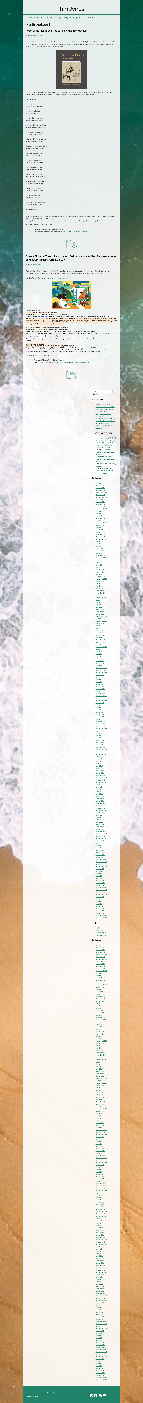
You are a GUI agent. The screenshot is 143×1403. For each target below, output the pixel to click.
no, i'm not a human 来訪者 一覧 (106, 438)
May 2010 (99, 848)
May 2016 (99, 682)
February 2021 (100, 572)
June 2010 (99, 845)
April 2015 (99, 712)
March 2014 (100, 740)
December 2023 (101, 518)
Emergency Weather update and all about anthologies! (105, 452)
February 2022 (100, 551)
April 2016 (99, 684)
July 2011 (99, 815)
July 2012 (99, 787)
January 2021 (100, 574)
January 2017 (100, 665)
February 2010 (100, 855)
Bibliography (77, 17)
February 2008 (100, 911)
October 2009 (100, 864)
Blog (65, 17)
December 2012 (101, 775)
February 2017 (100, 663)
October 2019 (100, 595)
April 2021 (99, 567)
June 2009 (99, 873)
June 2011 (99, 817)
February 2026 (100, 488)
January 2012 (100, 801)
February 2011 (100, 827)
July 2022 (99, 541)
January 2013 (100, 773)
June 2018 (99, 628)
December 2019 (101, 593)
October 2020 (100, 576)
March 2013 (100, 768)
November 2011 (101, 806)
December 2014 (101, 721)
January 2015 (100, 719)
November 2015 (101, 696)
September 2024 (101, 509)
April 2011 (99, 822)
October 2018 (100, 619)
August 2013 (100, 756)
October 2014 (100, 726)
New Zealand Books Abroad (79, 232)
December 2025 (101, 490)
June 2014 (99, 735)
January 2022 (100, 553)
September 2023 (101, 523)
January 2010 (100, 857)
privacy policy (34, 1396)
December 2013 (101, 747)
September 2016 (101, 672)
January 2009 (100, 885)
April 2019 (99, 607)
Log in (98, 928)
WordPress (57, 1392)
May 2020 (99, 586)
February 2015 (100, 717)
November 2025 (101, 492)
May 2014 (99, 738)
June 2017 (99, 654)
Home (32, 17)
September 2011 (101, 810)
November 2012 (101, 777)
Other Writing (53, 17)
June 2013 (99, 761)
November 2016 (101, 668)
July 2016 (99, 677)
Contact (90, 17)
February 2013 (100, 770)
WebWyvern (46, 1392)
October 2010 (100, 836)
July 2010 (99, 843)
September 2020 (101, 579)
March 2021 (100, 569)
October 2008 (100, 892)
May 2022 (99, 546)
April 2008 (99, 906)
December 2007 (101, 915)
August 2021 (100, 562)
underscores (67, 1392)
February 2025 (100, 502)
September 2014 (101, 728)
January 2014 (100, 745)
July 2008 (99, 899)
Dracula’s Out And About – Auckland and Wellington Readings (104, 425)
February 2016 (100, 689)
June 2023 (99, 527)
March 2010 (100, 852)
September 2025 (101, 497)
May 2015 (99, 710)
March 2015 (100, 714)
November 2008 (101, 890)
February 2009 (100, 883)
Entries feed (100, 930)
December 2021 (101, 555)
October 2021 (100, 560)
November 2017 (101, 642)
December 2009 (101, 859)
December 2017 (101, 640)
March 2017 (100, 661)
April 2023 (99, 530)
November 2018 (101, 616)
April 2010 (99, 850)
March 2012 (100, 796)
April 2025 (99, 499)
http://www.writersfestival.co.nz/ (58, 278)
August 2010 (100, 841)
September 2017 (101, 647)
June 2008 (99, 901)
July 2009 (99, 871)
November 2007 (101, 918)
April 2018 (99, 630)
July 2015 (99, 705)
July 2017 (99, 651)
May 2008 (99, 904)
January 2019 (100, 614)
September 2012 (101, 782)
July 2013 (99, 759)
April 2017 (99, 658)
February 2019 (100, 612)
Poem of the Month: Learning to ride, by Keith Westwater (56, 30)
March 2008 (100, 908)
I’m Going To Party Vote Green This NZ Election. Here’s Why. (105, 470)
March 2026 (100, 485)
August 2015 (100, 703)
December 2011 (101, 803)
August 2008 (100, 897)
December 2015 (101, 693)
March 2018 (100, 633)
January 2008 (100, 913)
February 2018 (100, 635)
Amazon (60, 229)
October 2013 (100, 752)
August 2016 (100, 675)
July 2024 (99, 511)
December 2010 (101, 831)
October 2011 (100, 808)
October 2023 (100, 520)
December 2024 (101, 504)
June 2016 (99, 679)
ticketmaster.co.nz (43, 316)
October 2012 (100, 780)
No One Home (76, 42)
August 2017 (100, 649)
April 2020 (99, 588)
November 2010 (101, 834)
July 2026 (99, 483)
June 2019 (99, 605)
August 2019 (100, 600)
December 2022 (101, 534)
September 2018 (101, 621)
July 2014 (99, 733)
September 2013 (101, 754)
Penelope (99, 457)
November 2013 (101, 749)
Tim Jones (71, 8)
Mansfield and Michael (103, 404)
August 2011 (100, 813)
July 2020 (99, 583)
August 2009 (100, 869)
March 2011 (100, 824)
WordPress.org (101, 935)
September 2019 (101, 598)
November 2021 (101, 558)
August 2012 (100, 784)
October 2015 (100, 698)
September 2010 (101, 838)
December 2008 (101, 887)
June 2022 (99, 544)
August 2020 (100, 581)
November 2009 (101, 862)
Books (40, 17)
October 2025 (100, 495)
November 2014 (101, 724)
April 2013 (99, 766)
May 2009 (99, 876)
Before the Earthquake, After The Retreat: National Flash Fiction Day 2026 (105, 409)
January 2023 (100, 532)
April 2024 (99, 516)
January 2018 (100, 637)
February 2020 (100, 591)
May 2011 (99, 820)
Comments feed (101, 933)
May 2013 (99, 763)
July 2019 (99, 602)
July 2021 (99, 565)
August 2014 (100, 731)
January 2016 (100, 691)
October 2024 (100, 506)
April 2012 (99, 794)
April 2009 (99, 878)
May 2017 (99, 656)
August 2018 (100, 623)
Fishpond (65, 232)
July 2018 (99, 626)
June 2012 (99, 789)
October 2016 (100, 670)
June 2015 (99, 707)
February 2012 (100, 799)
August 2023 (100, 525)
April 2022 (99, 548)
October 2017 (100, 644)
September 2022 (101, 539)
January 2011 (100, 829)
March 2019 (100, 609)
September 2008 (101, 894)
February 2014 (100, 742)
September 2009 (101, 866)
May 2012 (99, 792)
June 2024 (99, 513)
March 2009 (100, 880)
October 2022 (100, 537)
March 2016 (100, 686)
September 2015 (101, 700)
